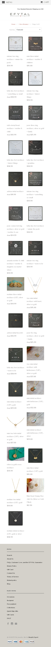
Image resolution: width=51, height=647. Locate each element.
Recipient (10, 600)
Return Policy (11, 566)
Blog (8, 584)
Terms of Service (13, 577)
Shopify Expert (33, 637)
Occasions (10, 597)
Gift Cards (10, 615)
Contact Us (11, 573)
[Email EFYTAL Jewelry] (16, 624)
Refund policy (12, 580)
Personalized (11, 604)
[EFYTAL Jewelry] (20, 12)
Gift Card (10, 569)
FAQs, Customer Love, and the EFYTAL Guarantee (24, 562)
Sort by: (12, 30)
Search (9, 555)
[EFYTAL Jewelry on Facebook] (8, 624)
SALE (9, 618)
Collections (11, 607)
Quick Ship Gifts (12, 611)
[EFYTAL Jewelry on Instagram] (12, 624)
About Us (10, 559)
